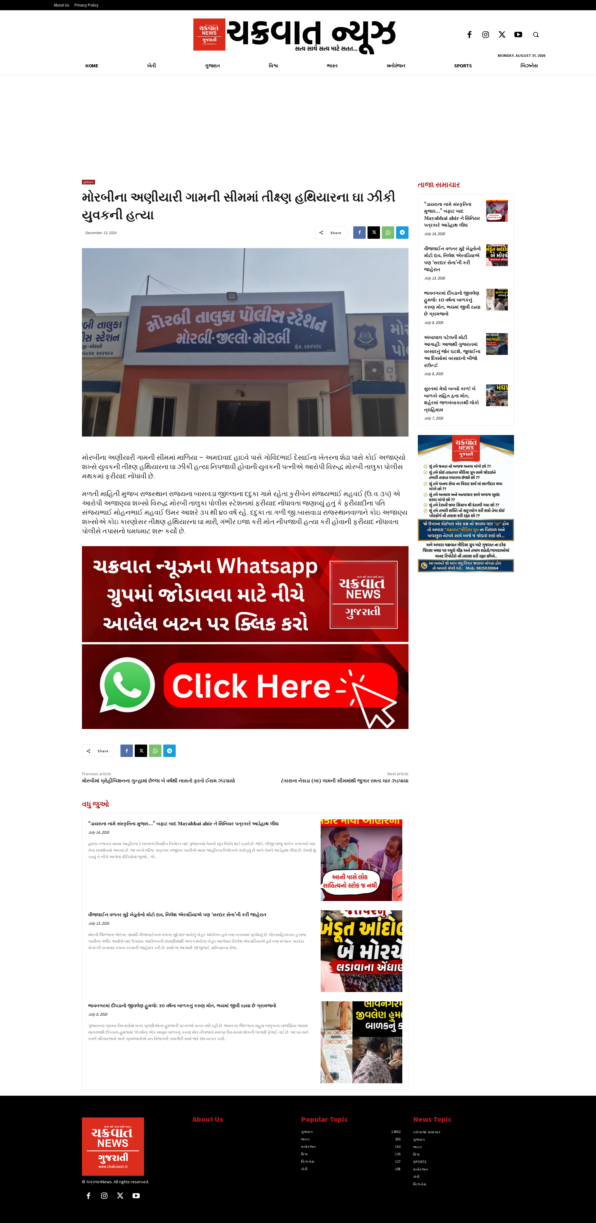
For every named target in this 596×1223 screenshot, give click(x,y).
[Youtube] (518, 35)
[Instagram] (485, 35)
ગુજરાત (88, 182)
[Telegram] (402, 232)
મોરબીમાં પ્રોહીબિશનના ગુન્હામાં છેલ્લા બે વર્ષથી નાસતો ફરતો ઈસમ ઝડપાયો (159, 781)
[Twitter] (502, 35)
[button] (535, 34)
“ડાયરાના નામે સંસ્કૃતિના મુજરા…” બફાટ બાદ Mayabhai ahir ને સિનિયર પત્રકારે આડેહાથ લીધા (183, 824)
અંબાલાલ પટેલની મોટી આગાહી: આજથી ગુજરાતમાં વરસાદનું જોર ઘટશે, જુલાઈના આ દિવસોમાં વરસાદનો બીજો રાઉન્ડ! (452, 352)
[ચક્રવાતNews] (132, 1146)
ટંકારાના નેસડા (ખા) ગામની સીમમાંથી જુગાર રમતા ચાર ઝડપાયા (345, 781)
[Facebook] (469, 35)
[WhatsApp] (388, 232)
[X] (374, 232)
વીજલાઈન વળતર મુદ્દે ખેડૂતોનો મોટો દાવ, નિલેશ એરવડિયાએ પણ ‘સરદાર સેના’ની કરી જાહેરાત (177, 915)
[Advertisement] (298, 133)
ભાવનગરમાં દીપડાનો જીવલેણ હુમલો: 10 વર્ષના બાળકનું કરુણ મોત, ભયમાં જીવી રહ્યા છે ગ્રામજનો (182, 1006)
